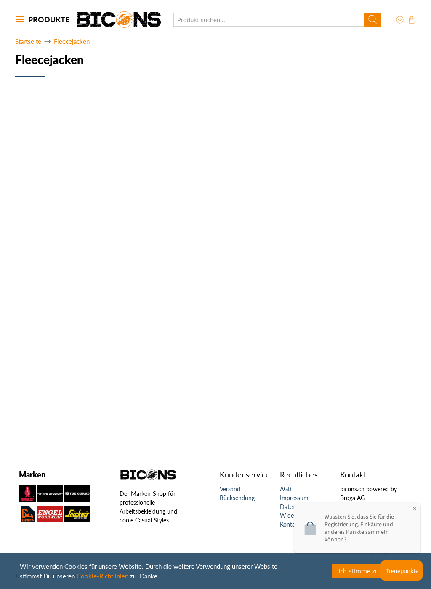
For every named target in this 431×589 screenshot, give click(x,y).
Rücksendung (237, 497)
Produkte (48, 19)
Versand (230, 489)
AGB (286, 489)
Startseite (28, 41)
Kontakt (290, 524)
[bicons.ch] (119, 19)
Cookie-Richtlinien (102, 576)
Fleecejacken (72, 41)
